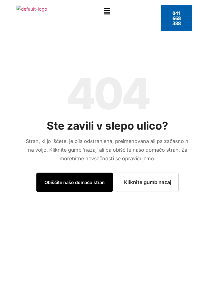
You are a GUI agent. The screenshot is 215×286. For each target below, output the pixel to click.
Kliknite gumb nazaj (147, 182)
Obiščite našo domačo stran (75, 182)
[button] (107, 12)
